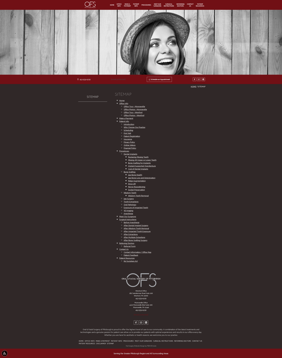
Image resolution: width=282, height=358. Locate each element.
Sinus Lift (132, 183)
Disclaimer (101, 343)
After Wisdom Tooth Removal (136, 228)
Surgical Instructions (127, 219)
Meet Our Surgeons (127, 216)
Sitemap (93, 97)
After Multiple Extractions (134, 237)
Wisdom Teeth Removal (138, 195)
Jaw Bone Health (135, 175)
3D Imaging (128, 210)
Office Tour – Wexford (133, 112)
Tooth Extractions (131, 201)
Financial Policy (130, 148)
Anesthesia (128, 213)
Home (112, 5)
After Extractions (131, 234)
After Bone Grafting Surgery (135, 240)
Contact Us (124, 249)
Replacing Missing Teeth (138, 157)
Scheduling (128, 130)
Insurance (128, 139)
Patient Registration (132, 136)
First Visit (127, 133)
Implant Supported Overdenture (142, 166)
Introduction (129, 124)
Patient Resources (127, 258)
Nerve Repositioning (136, 186)
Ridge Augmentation (137, 181)
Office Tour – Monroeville (134, 106)
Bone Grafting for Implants (139, 163)
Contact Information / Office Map (137, 252)
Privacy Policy (129, 142)
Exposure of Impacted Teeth (136, 207)
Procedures (146, 5)
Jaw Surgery (129, 198)
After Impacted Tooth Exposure (137, 231)
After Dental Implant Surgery (136, 225)
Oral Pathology (130, 204)
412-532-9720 (141, 298)
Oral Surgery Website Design (135, 345)
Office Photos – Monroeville (135, 109)
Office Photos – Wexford (134, 115)
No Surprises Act (131, 261)
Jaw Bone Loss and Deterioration (141, 178)
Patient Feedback (131, 255)
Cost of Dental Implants (138, 169)
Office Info (123, 103)
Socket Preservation (136, 189)
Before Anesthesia (131, 222)
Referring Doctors (126, 243)
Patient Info (124, 121)
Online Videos (129, 145)
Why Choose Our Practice (134, 127)
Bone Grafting (129, 172)
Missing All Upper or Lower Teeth (142, 160)
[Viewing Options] (5, 353)
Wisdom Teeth (130, 192)
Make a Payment (126, 118)
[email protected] (118, 79)
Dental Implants (130, 154)
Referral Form (129, 246)
